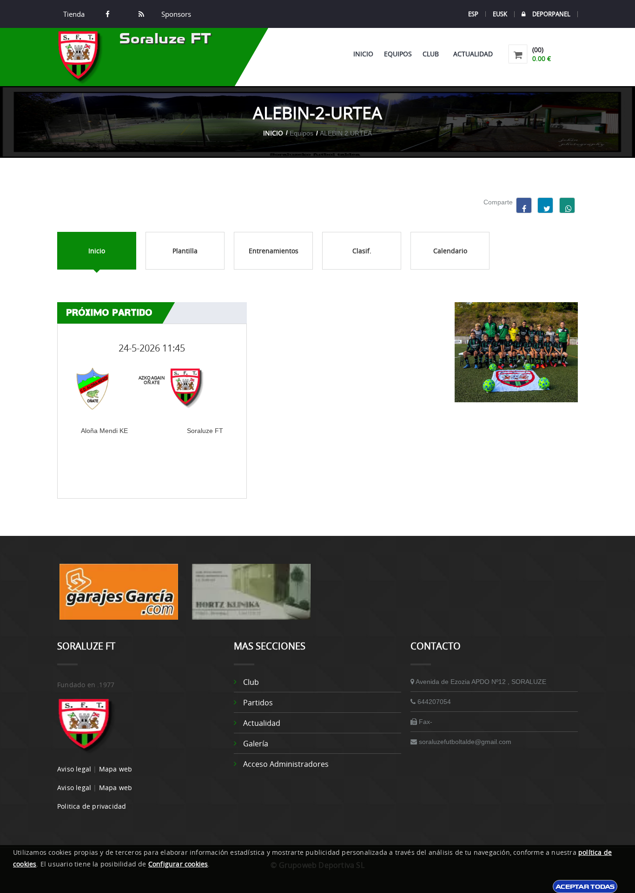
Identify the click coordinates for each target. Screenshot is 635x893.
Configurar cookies (178, 863)
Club (433, 53)
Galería (255, 743)
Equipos (398, 53)
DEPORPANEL (551, 14)
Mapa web (115, 768)
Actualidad (473, 53)
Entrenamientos (273, 250)
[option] (119, 596)
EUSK (500, 14)
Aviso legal (74, 768)
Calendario (450, 250)
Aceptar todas (585, 886)
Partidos (258, 702)
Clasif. (361, 250)
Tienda (74, 14)
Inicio (363, 53)
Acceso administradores (286, 764)
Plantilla (185, 250)
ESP (473, 14)
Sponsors (175, 14)
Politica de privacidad (91, 806)
